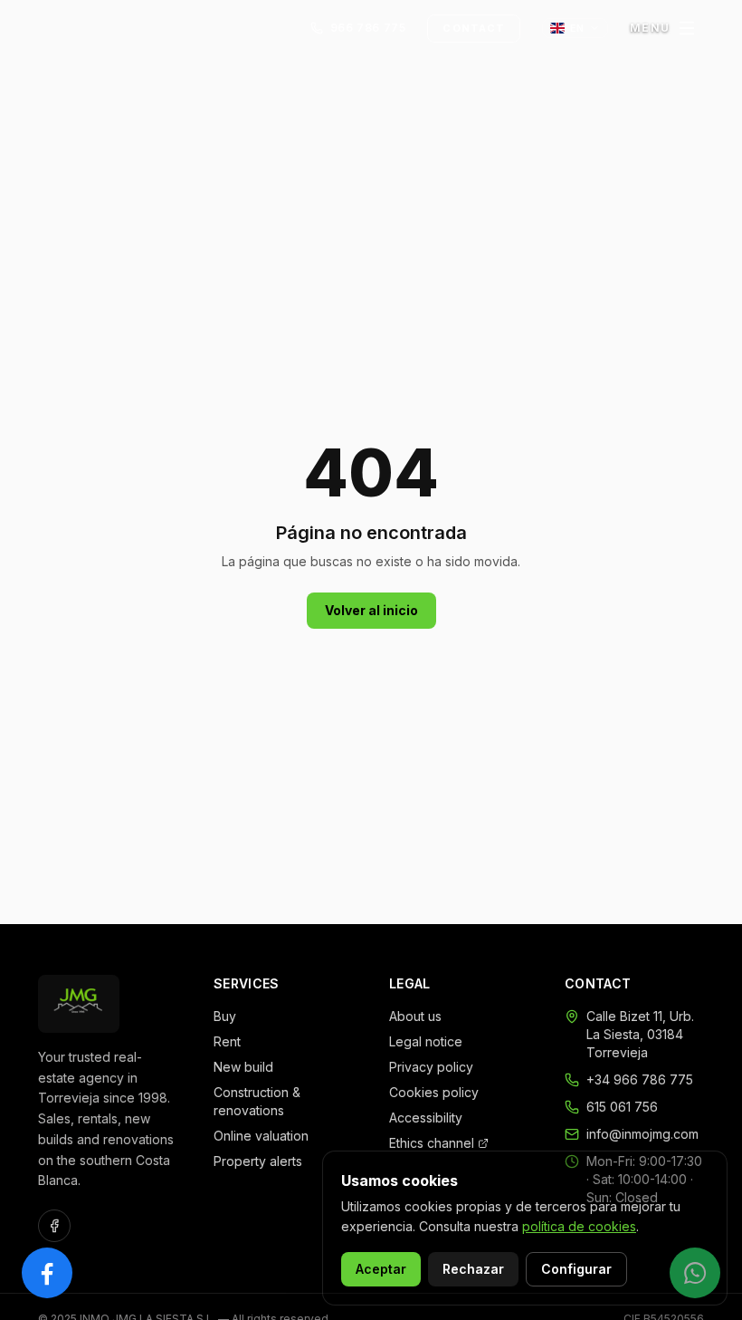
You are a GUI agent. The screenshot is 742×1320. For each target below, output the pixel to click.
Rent (227, 1041)
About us (415, 1016)
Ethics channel (431, 1143)
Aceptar (381, 1269)
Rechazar (473, 1269)
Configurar (576, 1269)
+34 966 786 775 (639, 1079)
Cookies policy (434, 1092)
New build (243, 1066)
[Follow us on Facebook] (54, 1225)
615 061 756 (622, 1106)
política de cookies (579, 1226)
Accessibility (425, 1117)
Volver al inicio (371, 610)
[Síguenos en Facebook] (47, 1273)
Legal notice (425, 1041)
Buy (225, 1016)
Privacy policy (431, 1066)
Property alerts (258, 1161)
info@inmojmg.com (642, 1134)
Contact (473, 28)
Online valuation (261, 1135)
